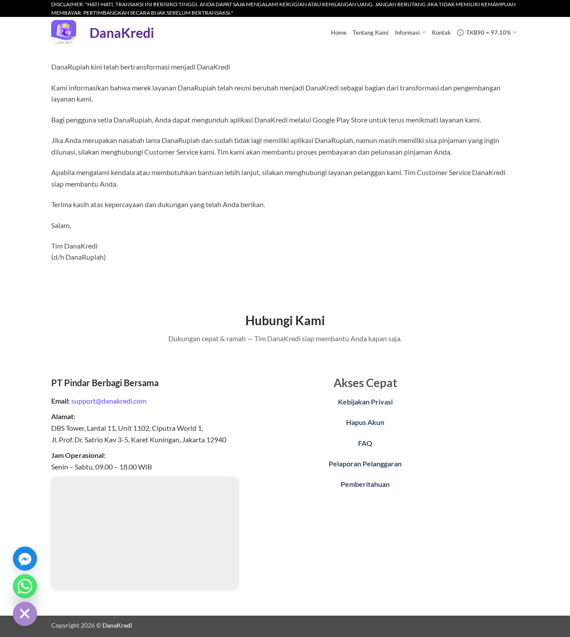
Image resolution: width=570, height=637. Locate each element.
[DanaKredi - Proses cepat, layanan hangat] (63, 32)
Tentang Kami (371, 32)
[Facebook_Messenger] (25, 559)
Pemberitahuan (365, 484)
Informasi (407, 32)
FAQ (365, 443)
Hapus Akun (365, 422)
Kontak (441, 32)
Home (338, 32)
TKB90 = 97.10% (488, 32)
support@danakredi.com (109, 400)
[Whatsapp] (25, 586)
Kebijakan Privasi (365, 401)
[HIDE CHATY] (25, 614)
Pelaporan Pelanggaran (365, 463)
